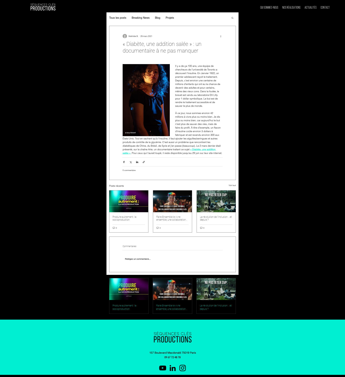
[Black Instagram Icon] (182, 368)
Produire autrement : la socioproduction (124, 218)
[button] (232, 18)
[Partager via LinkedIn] (137, 162)
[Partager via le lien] (143, 162)
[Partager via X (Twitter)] (130, 162)
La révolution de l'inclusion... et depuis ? (216, 218)
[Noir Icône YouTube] (162, 368)
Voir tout (232, 185)
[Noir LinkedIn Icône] (172, 368)
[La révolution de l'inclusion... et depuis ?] (216, 201)
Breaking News (141, 17)
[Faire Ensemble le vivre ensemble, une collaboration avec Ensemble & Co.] (172, 201)
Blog (157, 17)
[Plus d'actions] (220, 36)
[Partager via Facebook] (124, 162)
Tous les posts (117, 17)
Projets (170, 17)
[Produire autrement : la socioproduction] (128, 201)
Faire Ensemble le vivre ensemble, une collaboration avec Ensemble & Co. (171, 218)
